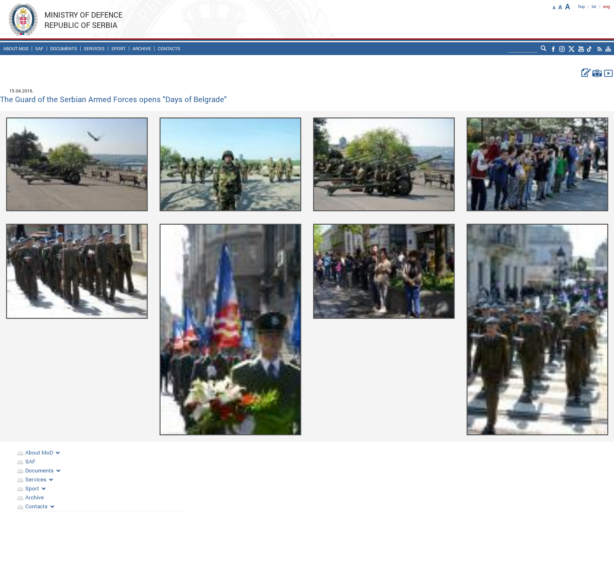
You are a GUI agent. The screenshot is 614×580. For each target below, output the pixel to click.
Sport (118, 48)
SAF (39, 48)
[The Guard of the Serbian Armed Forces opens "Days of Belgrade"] (77, 164)
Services (94, 48)
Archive (141, 48)
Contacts (169, 48)
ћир (581, 6)
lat (594, 6)
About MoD (15, 48)
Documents (63, 48)
